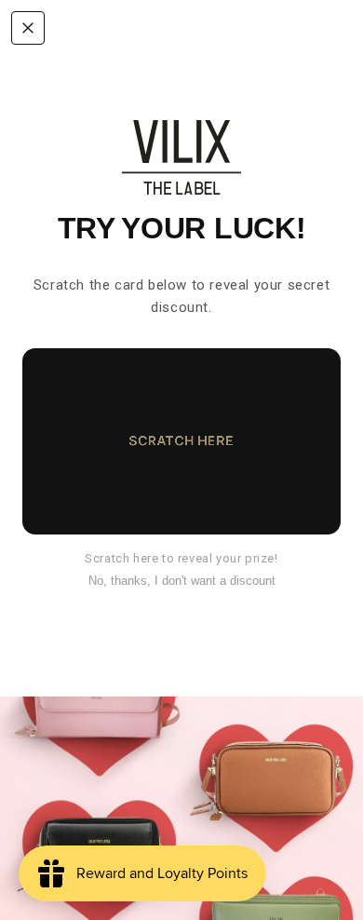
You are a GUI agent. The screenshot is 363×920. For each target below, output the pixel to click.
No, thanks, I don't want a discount (182, 581)
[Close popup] (28, 28)
